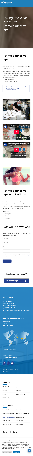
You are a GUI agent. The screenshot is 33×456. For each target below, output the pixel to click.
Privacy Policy (6, 397)
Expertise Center (7, 424)
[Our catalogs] (29, 450)
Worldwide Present (8, 387)
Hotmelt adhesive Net (8, 413)
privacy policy (25, 254)
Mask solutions (6, 420)
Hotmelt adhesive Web (9, 410)
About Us (6, 383)
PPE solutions (20, 420)
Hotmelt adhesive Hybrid (22, 413)
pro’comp (18, 390)
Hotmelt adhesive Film (22, 410)
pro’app (5, 394)
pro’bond (18, 387)
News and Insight (10, 432)
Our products (8, 405)
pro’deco (5, 390)
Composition (19, 424)
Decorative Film (20, 417)
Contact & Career (20, 394)
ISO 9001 (6, 371)
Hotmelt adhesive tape (9, 417)
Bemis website (6, 321)
